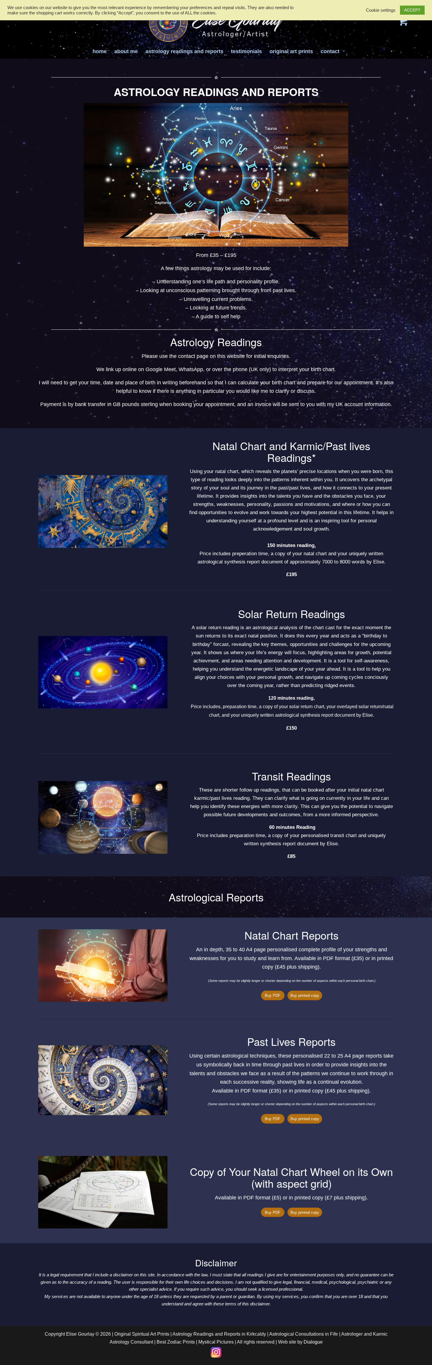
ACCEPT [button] (412, 10)
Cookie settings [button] (381, 10)
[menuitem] (99, 51)
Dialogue (313, 1341)
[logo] (216, 22)
